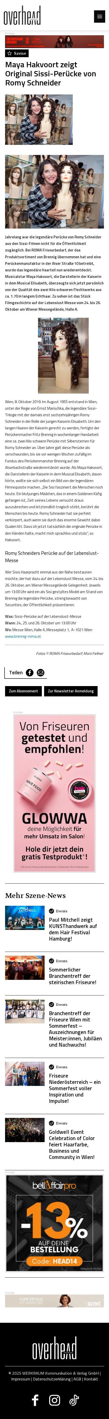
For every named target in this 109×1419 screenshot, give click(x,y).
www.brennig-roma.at (23, 636)
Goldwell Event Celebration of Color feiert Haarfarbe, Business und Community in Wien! (72, 1144)
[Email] (40, 672)
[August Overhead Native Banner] (54, 1271)
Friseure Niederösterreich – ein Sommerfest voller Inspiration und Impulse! (75, 1088)
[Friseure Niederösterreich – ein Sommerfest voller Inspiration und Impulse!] (25, 1074)
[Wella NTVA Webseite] (54, 46)
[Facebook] (29, 672)
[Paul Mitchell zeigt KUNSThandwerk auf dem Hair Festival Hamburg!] (25, 918)
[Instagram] (54, 1400)
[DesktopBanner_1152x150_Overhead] (54, 1306)
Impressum (20, 1379)
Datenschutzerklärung (52, 1379)
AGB (77, 1379)
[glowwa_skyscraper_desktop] (54, 793)
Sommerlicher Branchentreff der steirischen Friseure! (72, 975)
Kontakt (91, 1379)
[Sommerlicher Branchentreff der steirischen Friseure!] (25, 968)
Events (61, 911)
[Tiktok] (74, 1400)
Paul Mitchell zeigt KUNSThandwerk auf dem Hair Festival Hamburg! (73, 929)
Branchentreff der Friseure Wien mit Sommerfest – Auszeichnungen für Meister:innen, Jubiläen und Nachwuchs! (75, 1029)
